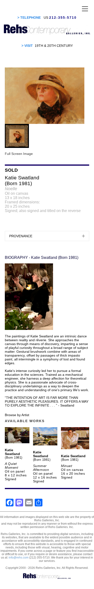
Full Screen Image (19, 154)
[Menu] (85, 8)
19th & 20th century (54, 46)
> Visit (27, 46)
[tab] (47, 236)
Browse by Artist (17, 415)
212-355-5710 (63, 17)
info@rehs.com (18, 557)
